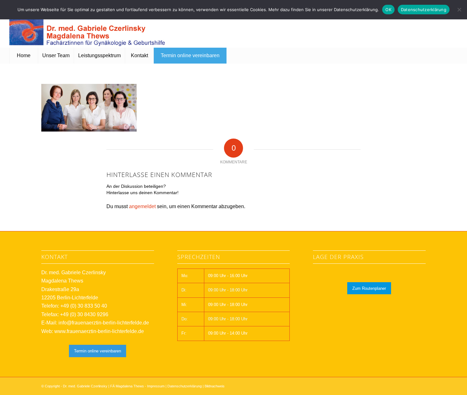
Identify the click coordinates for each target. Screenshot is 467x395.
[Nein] (459, 9)
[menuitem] (23, 56)
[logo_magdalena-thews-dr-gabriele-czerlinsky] (88, 29)
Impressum (156, 386)
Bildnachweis (215, 386)
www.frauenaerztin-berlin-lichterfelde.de (99, 331)
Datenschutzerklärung (184, 386)
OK (388, 9)
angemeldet (142, 206)
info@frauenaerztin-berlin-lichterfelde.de (103, 322)
